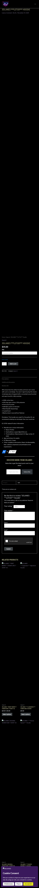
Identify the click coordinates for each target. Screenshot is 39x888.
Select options (7, 714)
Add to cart (13, 364)
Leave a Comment (7, 13)
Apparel (8, 337)
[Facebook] (4, 451)
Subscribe (27, 472)
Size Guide (5, 359)
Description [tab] (5, 379)
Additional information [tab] (8, 382)
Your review (8, 510)
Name (6, 522)
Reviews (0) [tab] (5, 385)
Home (3, 337)
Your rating (8, 506)
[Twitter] (7, 451)
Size (3, 349)
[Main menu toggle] (35, 4)
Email (6, 530)
